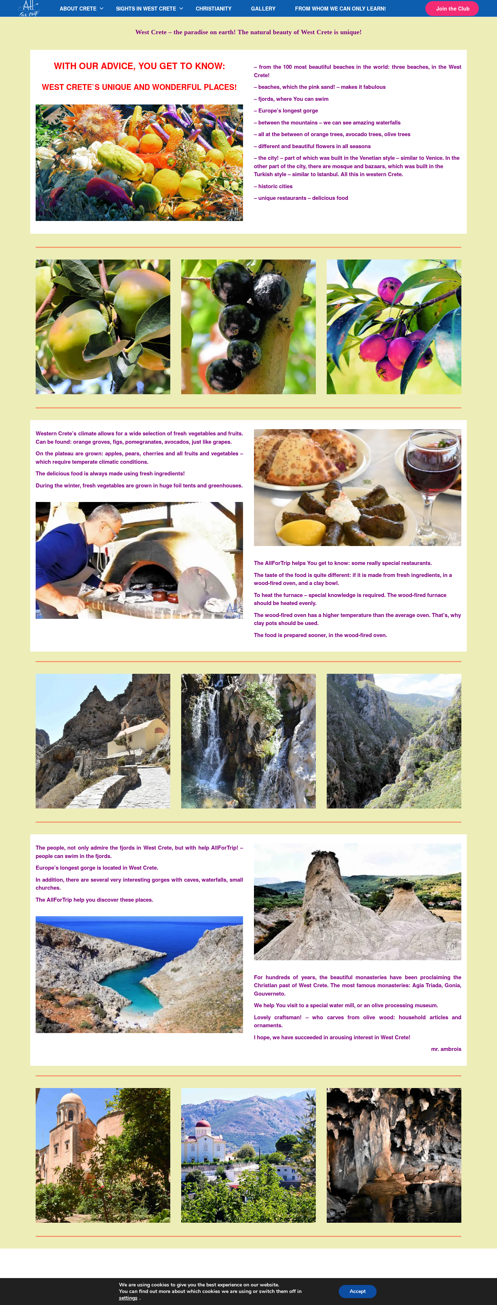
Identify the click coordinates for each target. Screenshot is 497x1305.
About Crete (78, 8)
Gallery (263, 8)
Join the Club (453, 8)
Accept (358, 1291)
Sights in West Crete (146, 8)
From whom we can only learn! (340, 8)
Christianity (213, 8)
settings (128, 1298)
